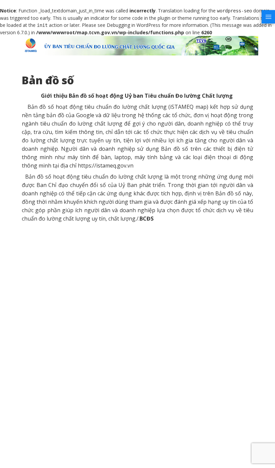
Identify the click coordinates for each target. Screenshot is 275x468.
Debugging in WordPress (133, 25)
